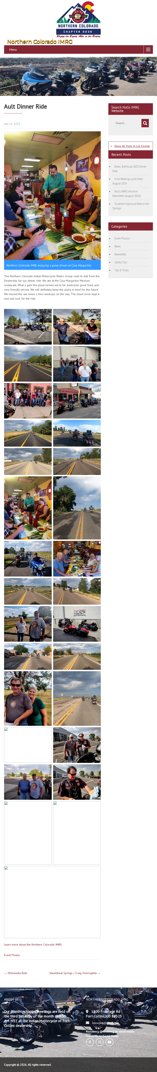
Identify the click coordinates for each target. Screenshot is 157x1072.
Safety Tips (120, 262)
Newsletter (120, 254)
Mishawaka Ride (15, 973)
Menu (13, 49)
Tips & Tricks (121, 270)
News (117, 246)
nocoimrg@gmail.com (105, 1023)
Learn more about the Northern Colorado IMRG (33, 944)
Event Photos (12, 955)
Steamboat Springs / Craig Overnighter (75, 973)
